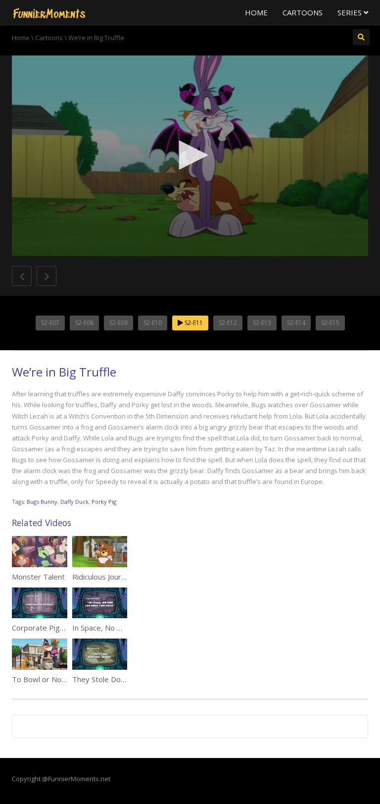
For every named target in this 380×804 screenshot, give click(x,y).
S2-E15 (330, 323)
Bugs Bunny (42, 501)
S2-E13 (262, 323)
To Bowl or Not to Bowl (52, 679)
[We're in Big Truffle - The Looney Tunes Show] (49, 12)
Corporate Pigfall (40, 628)
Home (256, 12)
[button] (190, 155)
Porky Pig (104, 501)
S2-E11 (193, 323)
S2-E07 (50, 323)
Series (350, 12)
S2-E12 (228, 323)
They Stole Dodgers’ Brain (117, 679)
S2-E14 (296, 323)
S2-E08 (84, 323)
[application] (190, 155)
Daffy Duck (74, 501)
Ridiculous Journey (103, 577)
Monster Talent (38, 577)
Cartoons (303, 12)
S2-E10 (152, 323)
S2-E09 (118, 323)
